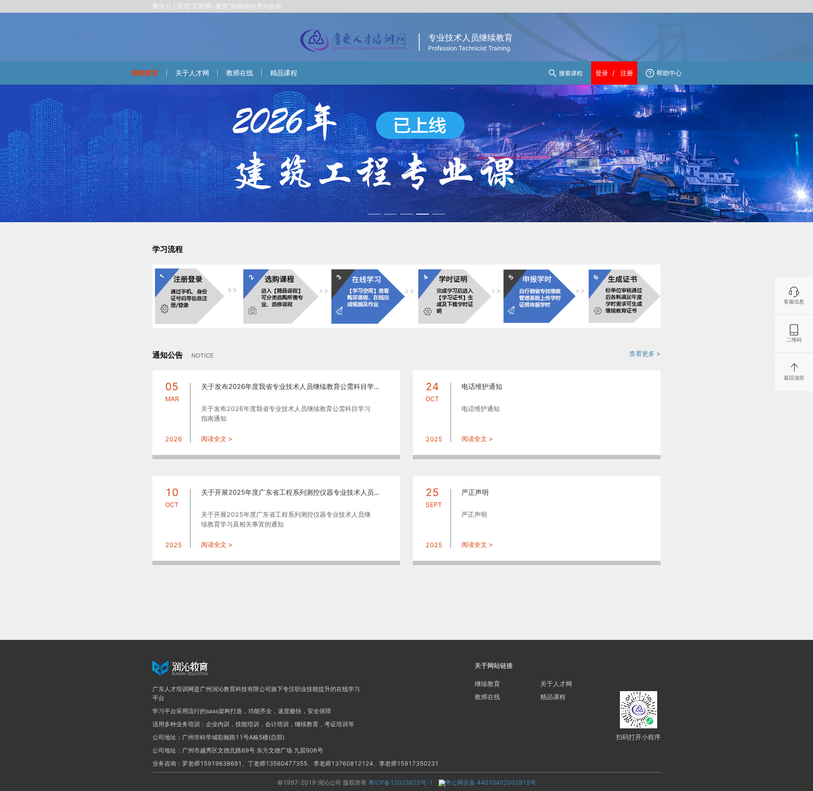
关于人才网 (192, 73)
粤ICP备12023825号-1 (401, 782)
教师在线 (239, 73)
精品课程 (283, 73)
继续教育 (144, 73)
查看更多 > (645, 354)
